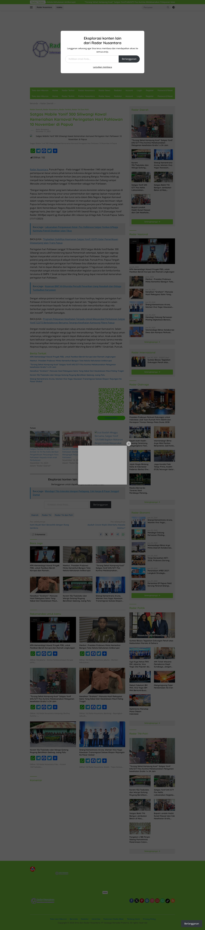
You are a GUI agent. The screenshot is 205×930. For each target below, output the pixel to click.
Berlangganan (129, 58)
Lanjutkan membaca (102, 67)
